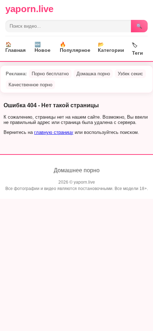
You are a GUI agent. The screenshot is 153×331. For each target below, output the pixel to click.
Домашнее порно (77, 170)
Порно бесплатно (50, 73)
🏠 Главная (15, 47)
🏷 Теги (137, 49)
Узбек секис (130, 73)
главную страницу (53, 132)
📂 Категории (111, 47)
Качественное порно (30, 84)
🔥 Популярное (75, 47)
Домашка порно (93, 73)
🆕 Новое (43, 47)
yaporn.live (29, 9)
